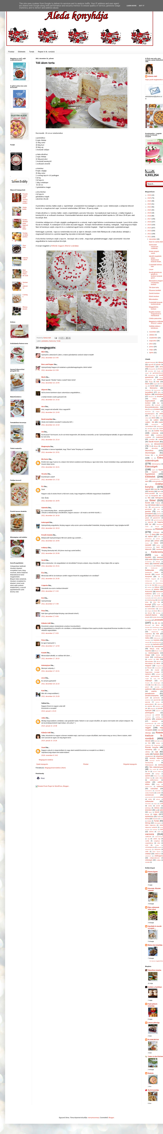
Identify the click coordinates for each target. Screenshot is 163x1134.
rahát (158, 723)
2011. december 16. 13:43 (50, 412)
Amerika (160, 369)
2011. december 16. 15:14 (50, 440)
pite (146, 708)
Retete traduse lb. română (154, 735)
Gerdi (43, 560)
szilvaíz (158, 799)
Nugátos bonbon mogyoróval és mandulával (155, 313)
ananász (150, 371)
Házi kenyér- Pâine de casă (25, 272)
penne (158, 702)
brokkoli (157, 409)
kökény (155, 598)
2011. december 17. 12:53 (50, 646)
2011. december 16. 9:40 (50, 358)
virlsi (158, 843)
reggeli (148, 728)
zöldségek (148, 860)
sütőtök (147, 782)
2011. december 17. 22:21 (50, 671)
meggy (147, 655)
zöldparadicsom (155, 858)
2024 (149, 201)
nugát (147, 678)
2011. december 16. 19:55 (50, 541)
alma (161, 367)
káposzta (148, 549)
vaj (148, 838)
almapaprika (151, 369)
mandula (156, 640)
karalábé (148, 557)
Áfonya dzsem (25, 308)
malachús (148, 636)
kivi (148, 585)
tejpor (150, 812)
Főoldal (11, 52)
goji (158, 509)
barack (161, 386)
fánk (161, 489)
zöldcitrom (148, 856)
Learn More (131, 6)
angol (146, 373)
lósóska (147, 627)
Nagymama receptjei (152, 672)
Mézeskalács (153, 299)
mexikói (150, 659)
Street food (157, 776)
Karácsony (52, 341)
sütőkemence (154, 780)
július (151, 344)
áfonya (160, 362)
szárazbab (154, 788)
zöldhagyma (158, 856)
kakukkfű (148, 545)
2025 (149, 198)
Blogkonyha (45, 446)
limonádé (148, 625)
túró (161, 829)
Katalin (43, 653)
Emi (42, 598)
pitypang (152, 708)
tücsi (43, 406)
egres (153, 470)
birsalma (160, 396)
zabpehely (148, 849)
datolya (147, 444)
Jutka (43, 718)
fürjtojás (153, 505)
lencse (150, 613)
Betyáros (151, 396)
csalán (160, 422)
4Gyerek (44, 390)
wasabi (159, 847)
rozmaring (148, 749)
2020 (149, 210)
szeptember (153, 338)
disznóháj (155, 448)
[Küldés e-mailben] (60, 338)
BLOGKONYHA (153, 1039)
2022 (149, 207)
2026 (149, 195)
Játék (161, 534)
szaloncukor (148, 786)
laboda (161, 608)
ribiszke (148, 741)
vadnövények (159, 836)
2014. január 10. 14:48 (49, 726)
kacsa (147, 543)
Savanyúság (149, 762)
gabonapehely (156, 507)
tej (156, 810)
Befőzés (148, 394)
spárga (157, 773)
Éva (42, 573)
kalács (158, 545)
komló (158, 593)
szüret (158, 806)
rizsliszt (158, 743)
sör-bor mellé (157, 771)
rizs (149, 743)
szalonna (160, 786)
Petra (43, 640)
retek (159, 730)
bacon (147, 384)
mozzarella (158, 668)
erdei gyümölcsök (157, 481)
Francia (157, 503)
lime (159, 623)
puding (158, 717)
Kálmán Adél (46, 623)
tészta (147, 814)
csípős (161, 428)
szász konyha (149, 793)
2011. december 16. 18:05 (50, 501)
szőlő (161, 803)
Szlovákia (148, 803)
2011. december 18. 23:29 (50, 696)
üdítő (158, 831)
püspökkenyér (149, 723)
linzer (157, 625)
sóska (161, 769)
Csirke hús (158, 431)
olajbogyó (148, 681)
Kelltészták (154, 568)
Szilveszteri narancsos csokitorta (153, 246)
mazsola (148, 651)
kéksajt (158, 561)
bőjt (151, 409)
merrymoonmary (93, 1118)
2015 (149, 225)
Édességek (151, 466)
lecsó (161, 611)
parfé (146, 698)
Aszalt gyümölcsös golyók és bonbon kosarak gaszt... (155, 275)
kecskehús (148, 561)
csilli (148, 428)
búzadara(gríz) (149, 413)
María (43, 377)
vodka (157, 845)
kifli (159, 576)
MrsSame (44, 459)
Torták (31, 52)
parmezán (156, 698)
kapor (158, 547)
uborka (151, 831)
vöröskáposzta (149, 847)
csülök (161, 439)
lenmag (158, 613)
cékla (161, 414)
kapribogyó (159, 549)
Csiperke (44, 585)
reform (158, 725)
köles (161, 598)
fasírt (159, 491)
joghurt (150, 536)
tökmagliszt (157, 823)
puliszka (148, 719)
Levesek (158, 619)
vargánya (157, 841)
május (151, 350)
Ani (42, 432)
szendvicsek (149, 795)
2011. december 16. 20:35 (50, 578)
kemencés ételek (151, 572)
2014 (149, 228)
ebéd (161, 455)
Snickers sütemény (25, 285)
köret (159, 600)
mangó (147, 642)
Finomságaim (153, 872)
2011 (149, 237)
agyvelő (150, 364)
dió (162, 446)
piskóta (150, 706)
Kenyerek (148, 576)
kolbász (156, 589)
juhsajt (147, 541)
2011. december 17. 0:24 (50, 591)
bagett (155, 383)
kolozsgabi (45, 522)
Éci (42, 486)
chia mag (152, 415)
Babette (151, 1073)
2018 (149, 216)
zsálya (159, 860)
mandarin (148, 640)
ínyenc (147, 534)
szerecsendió (149, 797)
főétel (152, 500)
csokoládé (159, 437)
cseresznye (154, 424)
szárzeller (158, 790)
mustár (157, 670)
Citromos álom (25, 259)
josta (159, 536)
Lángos (149, 611)
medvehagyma (153, 653)
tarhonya (148, 808)
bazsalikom (149, 392)
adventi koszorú (150, 362)
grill (146, 516)
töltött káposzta (150, 825)
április (151, 353)
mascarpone (158, 646)
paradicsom (150, 693)
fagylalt (147, 489)
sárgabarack (149, 756)
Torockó (155, 818)
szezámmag (159, 797)
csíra (149, 431)
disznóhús (149, 450)
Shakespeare (149, 765)
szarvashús (148, 790)
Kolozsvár (148, 591)
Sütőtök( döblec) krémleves (154, 327)
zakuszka (157, 849)
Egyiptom (155, 472)
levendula (148, 620)
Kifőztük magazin (150, 578)
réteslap (148, 733)
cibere (147, 418)
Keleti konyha (149, 566)
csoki (147, 435)
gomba (148, 511)
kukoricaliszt (151, 608)
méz (157, 659)
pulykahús (159, 719)
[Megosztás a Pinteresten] (69, 338)
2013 (149, 231)
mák (157, 634)
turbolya (155, 829)
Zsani (43, 747)
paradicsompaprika (152, 695)
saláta (147, 754)
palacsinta (159, 689)
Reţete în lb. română (46, 52)
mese (147, 657)
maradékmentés (156, 642)
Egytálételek (150, 474)
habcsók (150, 522)
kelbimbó (156, 564)
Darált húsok (154, 442)
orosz (152, 685)
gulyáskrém (156, 518)
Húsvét (159, 529)
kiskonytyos (45, 665)
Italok (154, 534)
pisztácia (158, 706)
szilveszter (149, 801)
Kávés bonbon (154, 296)
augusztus (153, 341)
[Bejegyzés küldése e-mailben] (55, 338)
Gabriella (44, 508)
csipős (154, 428)
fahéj (155, 489)
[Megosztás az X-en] (64, 338)
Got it (141, 6)
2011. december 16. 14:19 (50, 425)
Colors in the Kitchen (155, 1056)
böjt (146, 409)
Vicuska (44, 474)
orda (146, 685)
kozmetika (148, 598)
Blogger (111, 1118)
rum (159, 749)
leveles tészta (156, 617)
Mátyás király (154, 648)
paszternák (157, 700)
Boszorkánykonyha (151, 407)
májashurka (154, 631)
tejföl (161, 810)
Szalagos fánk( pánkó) (25, 235)
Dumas (147, 455)
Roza (43, 611)
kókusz (157, 587)
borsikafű (157, 405)
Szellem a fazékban (155, 987)
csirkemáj (155, 433)
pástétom (148, 700)
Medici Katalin (159, 651)
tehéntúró (148, 810)
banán (152, 386)
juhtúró (156, 541)
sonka (160, 765)
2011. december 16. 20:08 (50, 553)
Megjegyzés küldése (46, 760)
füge (146, 505)
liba (153, 623)
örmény (159, 685)
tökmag (147, 823)
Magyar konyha (152, 629)
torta (161, 818)
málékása (157, 636)
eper (146, 481)
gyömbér (148, 520)
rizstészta (148, 745)
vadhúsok (148, 836)
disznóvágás (150, 453)
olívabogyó (157, 683)
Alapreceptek (149, 367)
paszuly (147, 702)
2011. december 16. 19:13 (50, 528)
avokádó (160, 379)
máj (161, 629)
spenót (147, 776)
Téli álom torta (154, 287)
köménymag (151, 600)
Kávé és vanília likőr (156, 242)
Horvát (157, 526)
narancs (148, 674)
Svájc (158, 784)
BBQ (159, 392)
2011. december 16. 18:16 (50, 515)
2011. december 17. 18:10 (50, 658)
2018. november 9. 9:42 (49, 755)
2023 (149, 204)
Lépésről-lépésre (151, 615)
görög (158, 511)
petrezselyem (149, 704)
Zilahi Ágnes (156, 851)
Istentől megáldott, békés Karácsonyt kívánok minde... (155, 259)
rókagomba (157, 745)
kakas (156, 543)
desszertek (158, 444)
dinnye (156, 446)
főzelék (147, 503)
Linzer (151, 269)
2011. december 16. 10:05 (50, 383)
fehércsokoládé (150, 493)
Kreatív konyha (46, 535)
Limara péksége (154, 1023)
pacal (146, 687)
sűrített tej (148, 778)
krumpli (148, 604)
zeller (146, 851)
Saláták (156, 754)
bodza (155, 398)
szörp (150, 806)
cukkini (156, 420)
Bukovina (148, 411)
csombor (152, 439)
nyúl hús (157, 678)
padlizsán (148, 689)
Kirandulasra (159, 583)
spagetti (147, 773)
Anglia (158, 371)
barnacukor (157, 390)
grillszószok (156, 516)
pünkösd (154, 721)
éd (152, 458)
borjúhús (148, 405)
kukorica (148, 606)
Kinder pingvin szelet (154, 252)
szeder (159, 793)
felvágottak (154, 495)
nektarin (158, 674)
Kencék (147, 574)
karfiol (150, 559)
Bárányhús (153, 388)
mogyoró (148, 666)
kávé (158, 559)
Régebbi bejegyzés (130, 764)
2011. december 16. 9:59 (50, 370)
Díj (150, 446)
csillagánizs (159, 426)
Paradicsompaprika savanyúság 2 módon (25, 198)
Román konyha (151, 747)
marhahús (156, 644)
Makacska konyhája (155, 945)
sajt (156, 752)
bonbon (148, 403)
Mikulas (159, 661)
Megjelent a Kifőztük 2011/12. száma (156, 322)
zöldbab (148, 854)
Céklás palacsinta (155, 318)
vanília (147, 841)
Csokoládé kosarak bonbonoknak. (155, 303)
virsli (146, 845)
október (152, 335)
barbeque (148, 390)
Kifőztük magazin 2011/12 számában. (65, 246)
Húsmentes (148, 529)
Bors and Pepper (47, 364)
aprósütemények (158, 373)
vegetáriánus (149, 843)
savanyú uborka (155, 760)
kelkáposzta (159, 566)
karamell (160, 557)
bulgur (158, 411)
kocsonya (160, 585)
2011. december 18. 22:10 (50, 684)
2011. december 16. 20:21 (50, 566)
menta (158, 655)
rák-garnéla (148, 725)
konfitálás (148, 596)
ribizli (155, 741)
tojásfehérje (149, 816)
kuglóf (158, 604)
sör (149, 771)
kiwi (153, 585)
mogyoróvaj (159, 665)
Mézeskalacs (149, 661)
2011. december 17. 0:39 (50, 604)
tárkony (156, 808)
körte (146, 602)
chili (159, 415)
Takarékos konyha (154, 970)
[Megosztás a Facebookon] (67, 338)
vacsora (149, 834)
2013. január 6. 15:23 (48, 711)
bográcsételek (150, 401)
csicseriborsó (149, 426)
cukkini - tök (149, 422)
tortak (149, 821)
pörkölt (157, 715)
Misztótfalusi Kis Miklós (152, 663)
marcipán (148, 644)
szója (155, 803)
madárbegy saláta (157, 627)
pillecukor (160, 704)
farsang (151, 491)
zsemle (147, 862)
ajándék (158, 364)
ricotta (161, 741)
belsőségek (159, 394)
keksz (147, 564)
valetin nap (156, 838)
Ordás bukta (25, 208)
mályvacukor (157, 638)
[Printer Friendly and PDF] (41, 780)
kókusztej (148, 589)
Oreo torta (24, 246)
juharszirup (148, 538)
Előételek (21, 52)
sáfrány (147, 752)
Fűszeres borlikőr (155, 290)
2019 (149, 213)
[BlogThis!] (62, 338)
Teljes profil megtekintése (154, 80)
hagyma (160, 522)
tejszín (157, 812)
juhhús (158, 538)
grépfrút (159, 513)
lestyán (147, 617)
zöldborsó (158, 853)
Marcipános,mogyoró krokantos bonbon (156, 282)
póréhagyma (149, 713)
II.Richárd (156, 532)
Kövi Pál (156, 602)
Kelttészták (149, 570)
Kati (42, 691)
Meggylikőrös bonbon (153, 308)
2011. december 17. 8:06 (50, 616)
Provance (148, 717)
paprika (154, 691)
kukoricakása (159, 606)
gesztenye (148, 509)
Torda (159, 816)
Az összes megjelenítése (156, 961)
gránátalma (45, 341)
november (153, 332)
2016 (149, 222)
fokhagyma (159, 498)
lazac (155, 611)
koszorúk (157, 596)
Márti (43, 352)
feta (149, 498)
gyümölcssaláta (158, 520)
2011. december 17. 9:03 (50, 633)
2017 (149, 219)
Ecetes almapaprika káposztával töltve (25, 224)
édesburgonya (156, 464)
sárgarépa (159, 756)
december (153, 239)
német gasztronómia (152, 676)
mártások (148, 646)
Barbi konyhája (46, 419)
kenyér (158, 574)
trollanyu (44, 548)
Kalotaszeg (148, 547)
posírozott (148, 715)
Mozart (149, 668)
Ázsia (150, 381)
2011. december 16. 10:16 (50, 400)
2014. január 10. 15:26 (49, 741)
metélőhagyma (158, 657)
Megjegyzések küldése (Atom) (55, 768)
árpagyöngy (151, 375)
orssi (43, 678)
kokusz (149, 587)
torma (147, 819)
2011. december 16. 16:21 (50, 467)
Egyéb (161, 470)
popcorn (158, 710)
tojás (155, 814)
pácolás (157, 687)
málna (147, 638)
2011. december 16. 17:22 (50, 480)
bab (157, 382)
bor (158, 403)
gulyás (147, 518)
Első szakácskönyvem (152, 479)
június (151, 347)
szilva (150, 799)
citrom (153, 418)
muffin (147, 670)
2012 (149, 234)
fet (162, 495)
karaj (156, 555)
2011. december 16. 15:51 (50, 452)
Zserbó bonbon (154, 293)
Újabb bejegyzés (42, 764)
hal (150, 524)
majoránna (148, 633)
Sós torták (153, 769)
